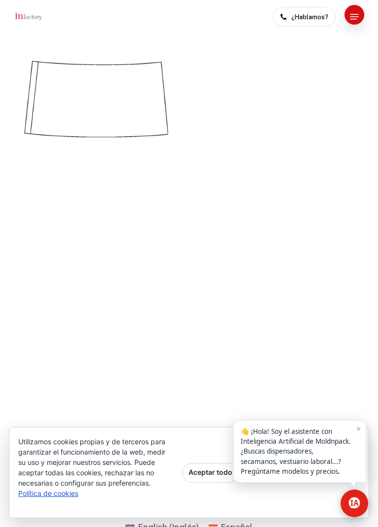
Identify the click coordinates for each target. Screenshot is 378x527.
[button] (354, 17)
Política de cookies (48, 493)
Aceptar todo (210, 472)
